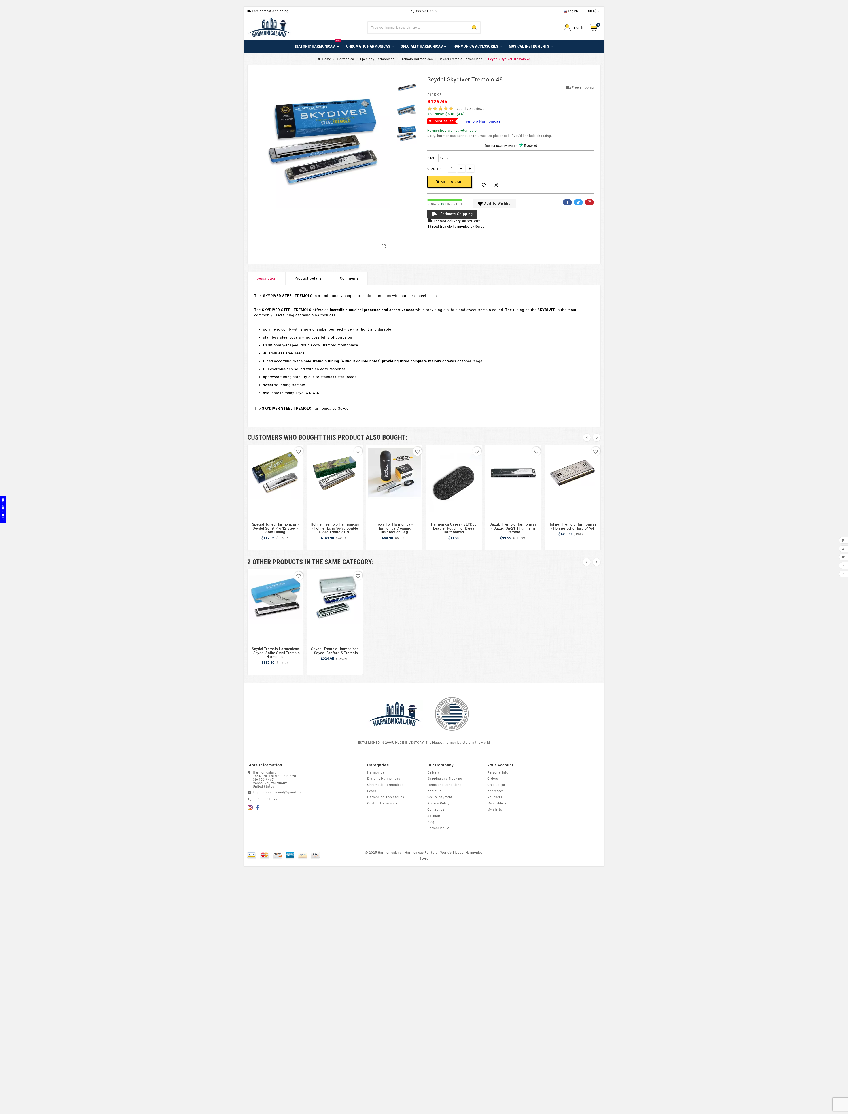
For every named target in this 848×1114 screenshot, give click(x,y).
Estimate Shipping (452, 214)
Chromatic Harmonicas (385, 785)
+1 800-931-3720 (266, 799)
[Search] (474, 27)
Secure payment (439, 797)
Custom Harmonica (382, 803)
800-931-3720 (424, 11)
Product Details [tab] (308, 278)
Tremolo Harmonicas (482, 121)
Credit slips (496, 785)
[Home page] (395, 713)
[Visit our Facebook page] (258, 808)
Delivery (433, 772)
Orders (492, 778)
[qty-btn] (470, 168)
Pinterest (589, 202)
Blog (430, 822)
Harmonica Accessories (385, 797)
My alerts (494, 809)
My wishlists (497, 803)
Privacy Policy (438, 803)
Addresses (495, 791)
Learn (371, 791)
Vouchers (494, 797)
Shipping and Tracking (444, 778)
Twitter (578, 202)
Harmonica (375, 772)
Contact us (436, 809)
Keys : (431, 158)
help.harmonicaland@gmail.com (278, 792)
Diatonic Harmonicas (383, 778)
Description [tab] (266, 278)
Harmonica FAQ (439, 828)
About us (434, 791)
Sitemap (433, 815)
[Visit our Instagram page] (250, 808)
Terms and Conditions (444, 785)
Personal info (497, 772)
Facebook (567, 202)
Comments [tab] (349, 278)
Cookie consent (2, 509)
